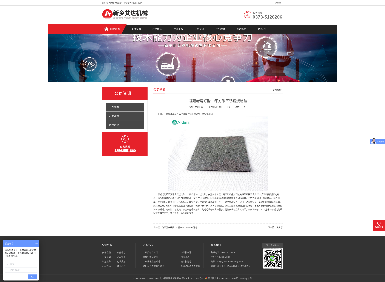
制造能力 (241, 29)
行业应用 (121, 261)
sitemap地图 (246, 278)
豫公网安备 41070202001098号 (223, 278)
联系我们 (262, 29)
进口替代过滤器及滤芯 (153, 266)
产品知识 (114, 116)
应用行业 (114, 124)
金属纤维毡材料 (150, 257)
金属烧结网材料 (150, 252)
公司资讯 (199, 29)
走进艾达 (136, 29)
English (278, 3)
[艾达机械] (125, 18)
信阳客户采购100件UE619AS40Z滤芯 (179, 227)
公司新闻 (114, 107)
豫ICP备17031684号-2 (192, 278)
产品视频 (220, 29)
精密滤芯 (185, 257)
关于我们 (106, 252)
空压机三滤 (186, 252)
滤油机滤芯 (186, 261)
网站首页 (115, 29)
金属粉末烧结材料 (151, 261)
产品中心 (157, 29)
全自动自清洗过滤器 (190, 266)
